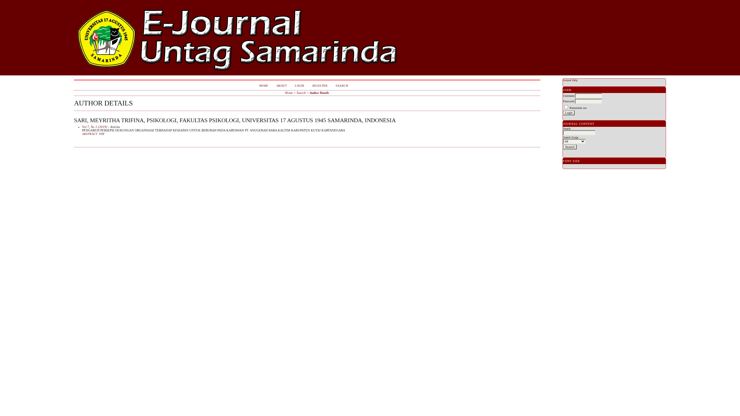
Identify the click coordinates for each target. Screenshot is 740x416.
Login (299, 85)
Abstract (89, 134)
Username (568, 95)
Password (568, 101)
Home (263, 85)
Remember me (578, 107)
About (281, 85)
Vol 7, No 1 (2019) (94, 127)
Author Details (319, 92)
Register (320, 85)
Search (342, 85)
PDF (102, 134)
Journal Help (570, 80)
